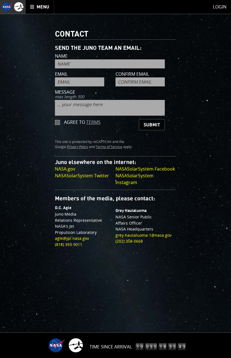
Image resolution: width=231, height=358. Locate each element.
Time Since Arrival (111, 346)
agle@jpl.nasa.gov (72, 238)
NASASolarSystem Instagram (134, 179)
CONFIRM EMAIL (132, 74)
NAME (61, 56)
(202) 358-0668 (129, 241)
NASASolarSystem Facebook (145, 169)
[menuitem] (40, 7)
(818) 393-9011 (68, 244)
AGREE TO (82, 122)
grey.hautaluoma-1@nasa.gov (143, 235)
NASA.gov (65, 169)
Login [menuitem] (219, 7)
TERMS (93, 122)
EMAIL (61, 74)
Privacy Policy (77, 146)
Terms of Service (109, 146)
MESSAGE (69, 94)
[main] (115, 179)
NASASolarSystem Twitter (82, 176)
